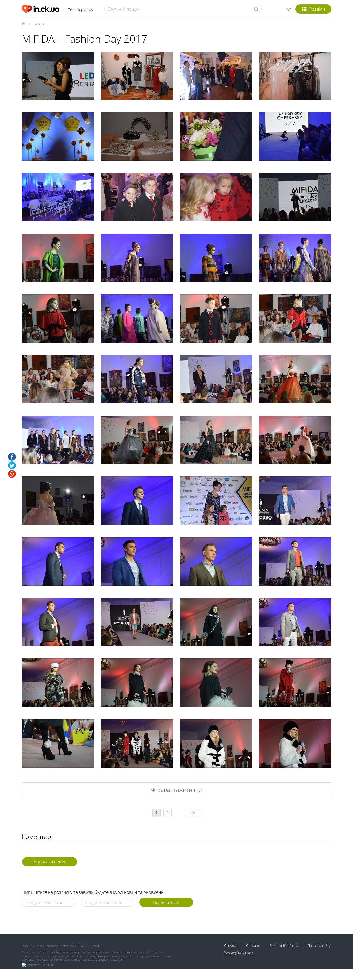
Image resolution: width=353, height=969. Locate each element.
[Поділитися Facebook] (12, 457)
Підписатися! (166, 902)
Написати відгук (49, 862)
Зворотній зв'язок (284, 945)
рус (288, 8)
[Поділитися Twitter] (12, 465)
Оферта (230, 945)
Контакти (253, 945)
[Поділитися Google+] (12, 474)
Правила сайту (319, 945)
